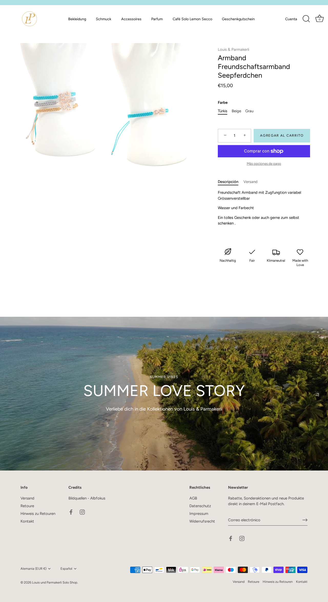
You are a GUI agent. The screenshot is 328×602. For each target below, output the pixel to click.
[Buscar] (306, 19)
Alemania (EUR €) (33, 568)
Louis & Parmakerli (233, 49)
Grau (249, 111)
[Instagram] (82, 511)
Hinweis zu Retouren (37, 513)
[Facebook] (71, 511)
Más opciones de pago (264, 163)
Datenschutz (200, 506)
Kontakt (27, 521)
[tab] (230, 182)
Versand (250, 181)
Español (66, 568)
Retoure (27, 506)
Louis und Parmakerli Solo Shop (54, 582)
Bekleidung (77, 19)
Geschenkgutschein (238, 19)
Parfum (157, 19)
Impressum (198, 513)
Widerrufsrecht (202, 521)
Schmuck (103, 19)
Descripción (228, 181)
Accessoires (131, 19)
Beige (236, 111)
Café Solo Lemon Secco (192, 19)
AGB (193, 498)
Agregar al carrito (281, 135)
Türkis (222, 111)
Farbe (223, 102)
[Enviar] (305, 520)
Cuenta (291, 19)
